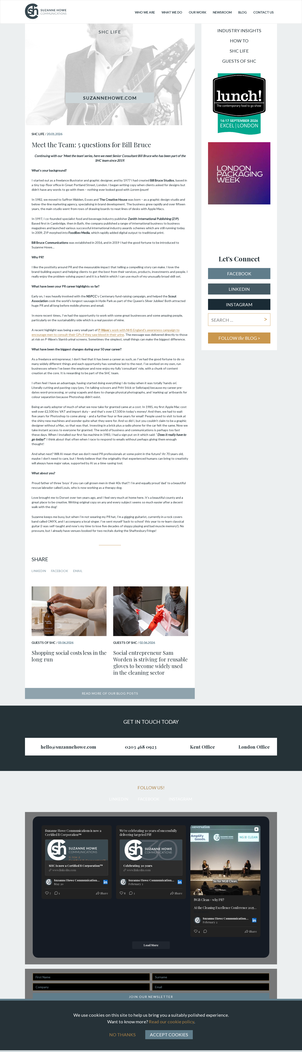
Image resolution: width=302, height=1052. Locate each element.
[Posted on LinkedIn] (105, 882)
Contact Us (263, 12)
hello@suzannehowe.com (68, 747)
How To (239, 40)
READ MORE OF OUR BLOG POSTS (110, 693)
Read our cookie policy (171, 1021)
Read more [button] (201, 912)
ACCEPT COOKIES (169, 1034)
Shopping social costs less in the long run (69, 656)
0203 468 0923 (141, 747)
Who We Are (145, 12)
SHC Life (239, 51)
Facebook (59, 571)
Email (77, 571)
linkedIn (239, 289)
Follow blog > (239, 338)
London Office (254, 747)
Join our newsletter (151, 997)
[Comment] (204, 931)
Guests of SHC (239, 61)
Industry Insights (239, 30)
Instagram (239, 304)
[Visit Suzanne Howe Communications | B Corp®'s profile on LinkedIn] (49, 882)
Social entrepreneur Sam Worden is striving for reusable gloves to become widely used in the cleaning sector (150, 662)
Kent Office (202, 747)
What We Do (172, 12)
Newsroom (222, 12)
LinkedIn (39, 571)
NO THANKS (122, 1034)
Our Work (197, 12)
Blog (242, 12)
